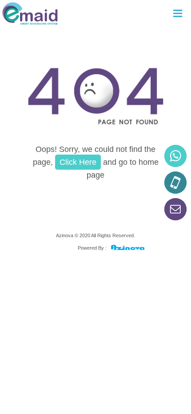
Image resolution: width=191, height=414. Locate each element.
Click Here (78, 162)
